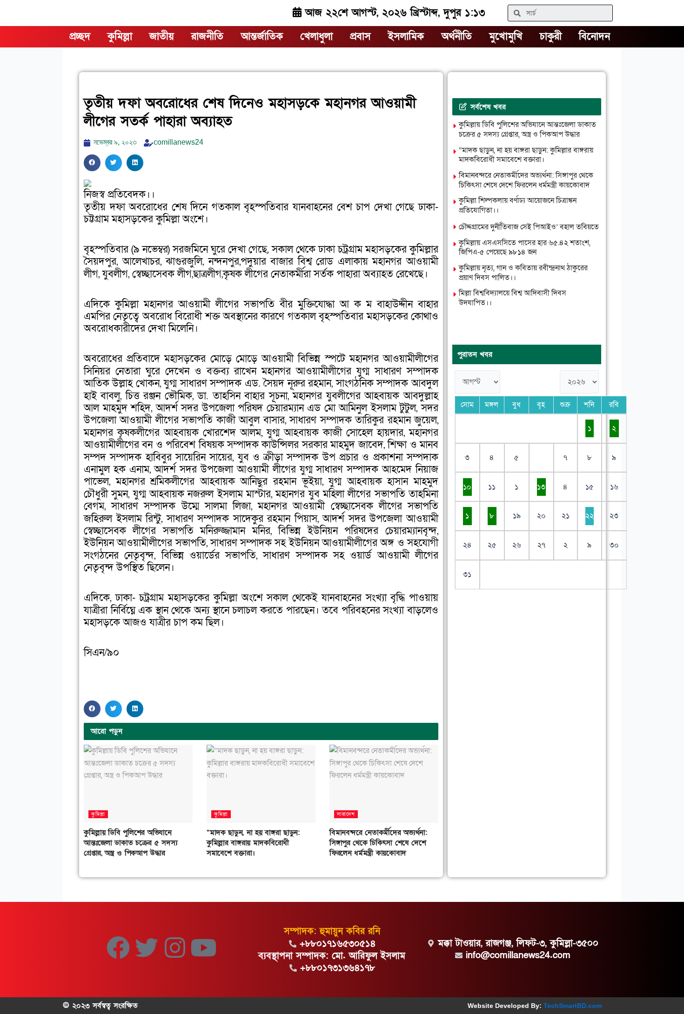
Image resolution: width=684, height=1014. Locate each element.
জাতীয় (161, 36)
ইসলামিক (406, 36)
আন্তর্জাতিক (262, 36)
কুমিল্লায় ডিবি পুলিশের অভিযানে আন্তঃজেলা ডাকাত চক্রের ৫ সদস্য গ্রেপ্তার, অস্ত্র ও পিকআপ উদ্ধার (130, 843)
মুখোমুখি (506, 36)
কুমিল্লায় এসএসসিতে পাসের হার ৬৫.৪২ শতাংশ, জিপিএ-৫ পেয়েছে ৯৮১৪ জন (524, 248)
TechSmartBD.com (572, 1005)
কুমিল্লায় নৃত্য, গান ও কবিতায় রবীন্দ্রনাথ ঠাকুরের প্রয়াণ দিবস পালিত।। (523, 273)
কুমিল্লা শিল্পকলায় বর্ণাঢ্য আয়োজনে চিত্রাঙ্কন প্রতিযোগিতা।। (518, 205)
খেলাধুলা (316, 36)
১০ (467, 487)
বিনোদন (594, 36)
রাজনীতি (207, 36)
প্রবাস (360, 36)
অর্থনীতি (457, 36)
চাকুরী (551, 36)
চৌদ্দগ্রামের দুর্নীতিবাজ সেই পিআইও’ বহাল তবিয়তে (529, 227)
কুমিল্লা (119, 36)
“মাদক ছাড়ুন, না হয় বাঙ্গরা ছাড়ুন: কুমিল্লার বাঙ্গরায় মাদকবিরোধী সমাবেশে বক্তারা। (253, 843)
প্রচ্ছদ (79, 36)
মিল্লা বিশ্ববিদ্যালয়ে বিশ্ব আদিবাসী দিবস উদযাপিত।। (512, 298)
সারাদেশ (346, 814)
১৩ (541, 487)
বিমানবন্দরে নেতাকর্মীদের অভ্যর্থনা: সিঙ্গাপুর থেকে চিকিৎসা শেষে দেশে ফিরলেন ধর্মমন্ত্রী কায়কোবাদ (378, 843)
